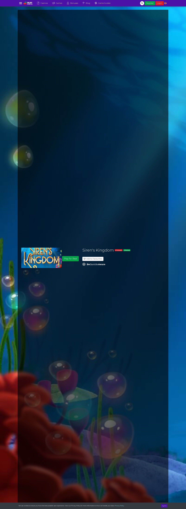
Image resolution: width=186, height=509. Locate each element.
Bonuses (74, 3)
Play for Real (70, 258)
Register (150, 3)
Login (159, 3)
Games (59, 3)
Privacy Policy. (119, 506)
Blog (88, 3)
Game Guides (104, 3)
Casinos (44, 3)
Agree (164, 506)
